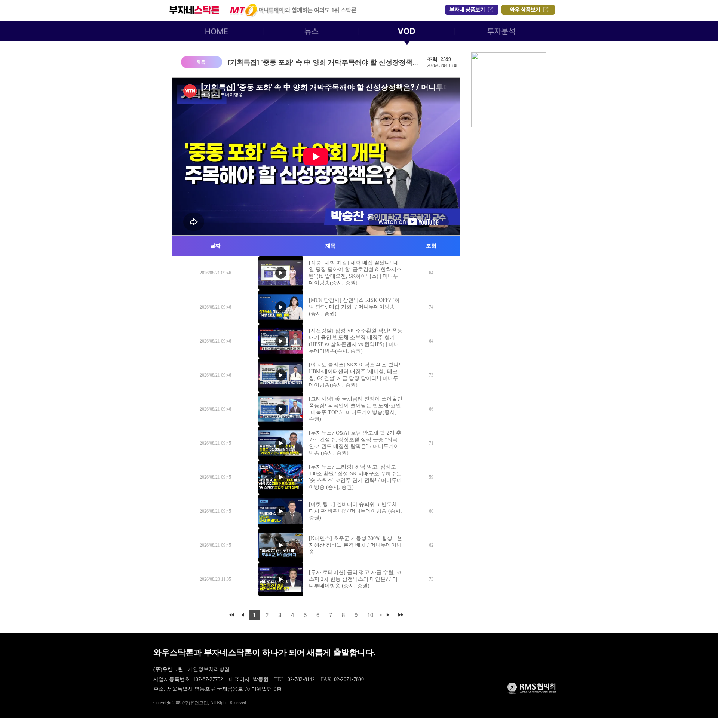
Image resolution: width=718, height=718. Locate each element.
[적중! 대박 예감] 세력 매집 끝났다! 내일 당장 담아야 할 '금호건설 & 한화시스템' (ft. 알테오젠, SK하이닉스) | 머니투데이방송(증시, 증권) (355, 273)
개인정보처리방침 (209, 669)
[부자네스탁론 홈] (361, 9)
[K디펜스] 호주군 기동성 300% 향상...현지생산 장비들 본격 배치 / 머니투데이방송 (355, 545)
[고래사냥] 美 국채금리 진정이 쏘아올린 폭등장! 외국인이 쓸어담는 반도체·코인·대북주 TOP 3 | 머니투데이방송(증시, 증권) (355, 409)
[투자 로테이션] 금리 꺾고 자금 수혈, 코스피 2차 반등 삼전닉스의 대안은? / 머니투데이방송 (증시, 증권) (355, 579)
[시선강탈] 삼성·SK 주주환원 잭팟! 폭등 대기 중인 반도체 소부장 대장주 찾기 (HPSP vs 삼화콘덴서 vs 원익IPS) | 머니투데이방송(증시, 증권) (355, 341)
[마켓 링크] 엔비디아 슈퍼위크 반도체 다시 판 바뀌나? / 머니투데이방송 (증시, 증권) (355, 511)
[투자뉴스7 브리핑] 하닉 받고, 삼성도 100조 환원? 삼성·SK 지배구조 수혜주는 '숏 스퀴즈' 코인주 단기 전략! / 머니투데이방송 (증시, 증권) (355, 477)
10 (370, 615)
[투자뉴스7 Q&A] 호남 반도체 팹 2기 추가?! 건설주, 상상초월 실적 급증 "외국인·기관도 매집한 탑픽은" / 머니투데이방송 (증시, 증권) (355, 443)
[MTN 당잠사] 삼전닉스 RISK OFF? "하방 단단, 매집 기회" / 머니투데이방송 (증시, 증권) (354, 306)
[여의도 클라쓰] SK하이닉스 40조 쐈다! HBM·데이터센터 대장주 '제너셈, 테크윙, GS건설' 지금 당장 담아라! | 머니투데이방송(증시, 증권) (355, 375)
